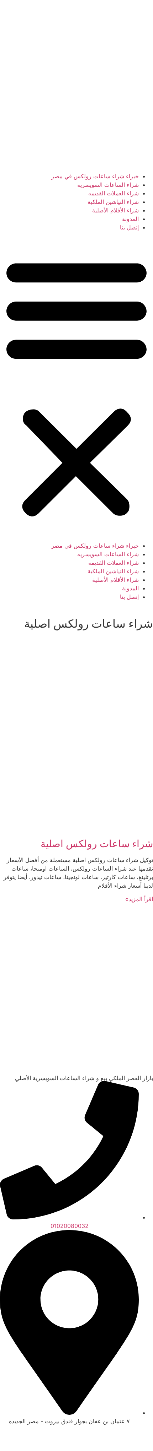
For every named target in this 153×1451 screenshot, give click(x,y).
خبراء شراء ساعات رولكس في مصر (95, 176)
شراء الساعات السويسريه (108, 184)
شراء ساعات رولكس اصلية (97, 844)
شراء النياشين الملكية (113, 201)
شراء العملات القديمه (113, 193)
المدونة (130, 218)
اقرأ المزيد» (139, 899)
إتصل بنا (129, 227)
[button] (76, 386)
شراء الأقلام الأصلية (115, 210)
